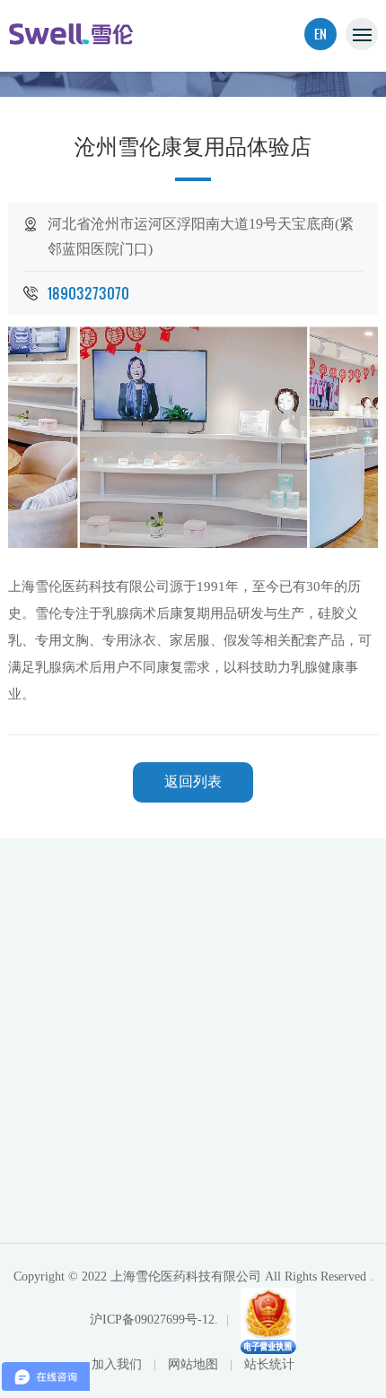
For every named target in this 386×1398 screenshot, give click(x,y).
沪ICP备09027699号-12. (154, 1319)
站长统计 (269, 1364)
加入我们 (118, 1364)
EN (320, 33)
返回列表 (193, 781)
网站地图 (195, 1364)
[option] (193, 437)
